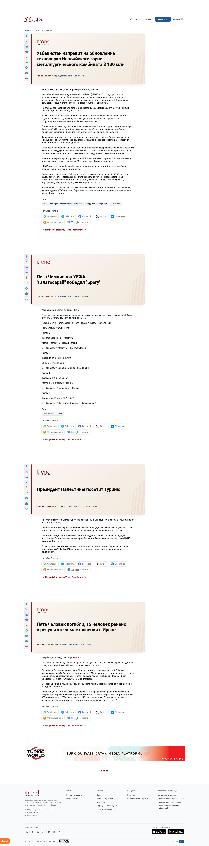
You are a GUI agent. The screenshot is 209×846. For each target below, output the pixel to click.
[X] (38, 832)
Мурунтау (91, 204)
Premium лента (72, 799)
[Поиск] (131, 19)
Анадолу (56, 522)
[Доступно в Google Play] (176, 831)
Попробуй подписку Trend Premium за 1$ (65, 229)
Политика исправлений (106, 809)
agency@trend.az (31, 815)
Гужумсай (116, 204)
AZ (177, 841)
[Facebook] (32, 832)
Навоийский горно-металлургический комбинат (62, 204)
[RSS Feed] (59, 832)
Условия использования (168, 795)
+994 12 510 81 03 (31, 813)
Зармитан (103, 204)
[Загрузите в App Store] (159, 831)
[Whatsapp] (27, 832)
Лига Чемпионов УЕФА (52, 414)
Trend (77, 657)
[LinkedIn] (54, 832)
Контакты (101, 802)
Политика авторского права (169, 802)
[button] (26, 36)
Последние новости (74, 795)
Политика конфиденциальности (171, 799)
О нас (99, 795)
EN (173, 841)
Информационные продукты (138, 799)
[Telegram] (48, 832)
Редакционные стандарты (107, 806)
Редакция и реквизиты (106, 799)
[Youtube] (43, 832)
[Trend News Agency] (32, 793)
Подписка (131, 795)
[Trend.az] (33, 19)
